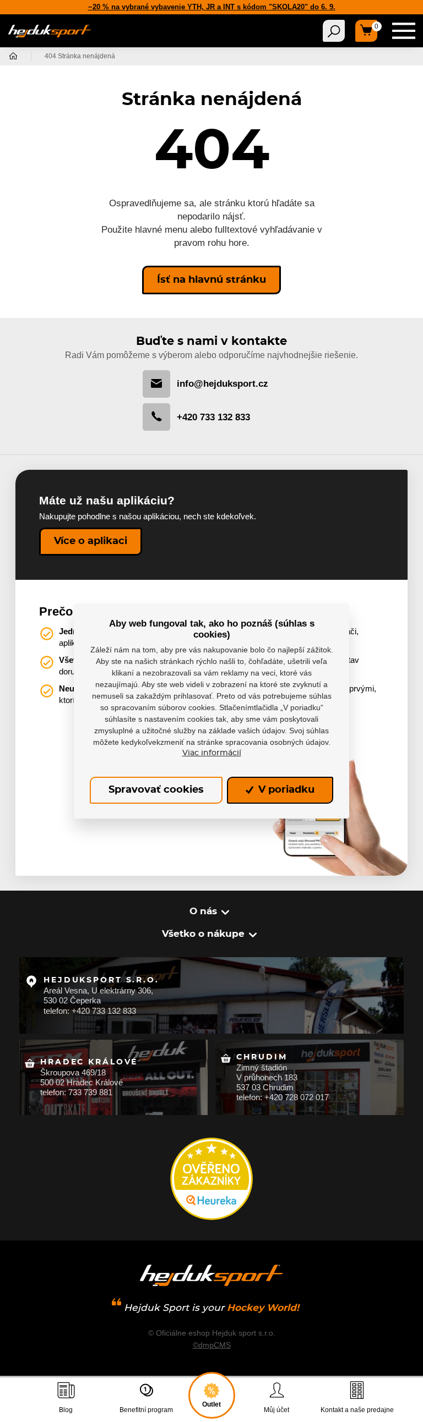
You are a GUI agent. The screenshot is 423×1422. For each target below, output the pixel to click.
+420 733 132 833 (213, 417)
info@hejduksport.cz (222, 383)
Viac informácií (211, 753)
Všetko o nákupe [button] (203, 933)
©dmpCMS (212, 1345)
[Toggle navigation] (334, 31)
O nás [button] (203, 911)
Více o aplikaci (90, 541)
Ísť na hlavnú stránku (211, 280)
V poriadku (285, 790)
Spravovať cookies (156, 790)
